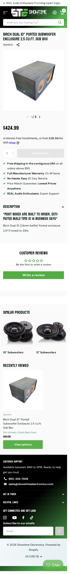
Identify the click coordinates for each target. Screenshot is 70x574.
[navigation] (39, 117)
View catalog (5, 12)
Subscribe (59, 531)
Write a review (34, 275)
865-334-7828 (18, 479)
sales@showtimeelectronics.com (31, 484)
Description (11, 206)
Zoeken (59, 22)
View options (23, 444)
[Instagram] (5, 517)
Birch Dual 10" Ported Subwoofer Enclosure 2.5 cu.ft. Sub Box (22, 423)
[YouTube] (14, 517)
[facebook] (23, 517)
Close (33, 494)
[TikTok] (31, 517)
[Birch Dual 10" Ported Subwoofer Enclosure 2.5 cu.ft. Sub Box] (23, 390)
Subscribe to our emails (18, 523)
